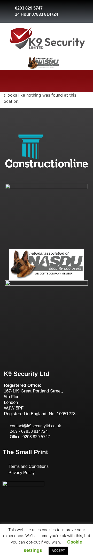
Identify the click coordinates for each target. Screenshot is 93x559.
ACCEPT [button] (58, 550)
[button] (46, 81)
